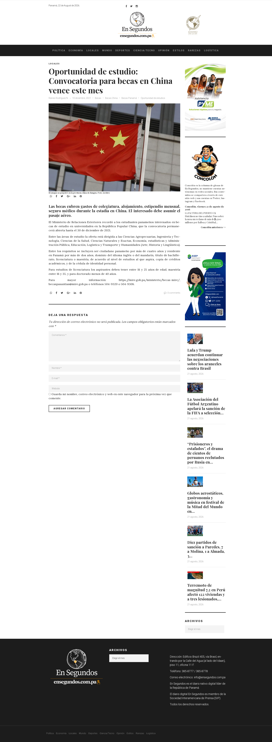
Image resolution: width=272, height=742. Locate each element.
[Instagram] (136, 6)
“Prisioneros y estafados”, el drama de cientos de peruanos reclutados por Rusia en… (205, 452)
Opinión (164, 50)
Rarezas (194, 50)
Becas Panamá (129, 98)
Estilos (179, 50)
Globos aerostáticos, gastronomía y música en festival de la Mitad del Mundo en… (205, 502)
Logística (211, 50)
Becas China (111, 98)
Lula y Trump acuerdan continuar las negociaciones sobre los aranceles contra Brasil (205, 359)
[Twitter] (131, 6)
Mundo (107, 50)
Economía (76, 50)
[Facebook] (126, 6)
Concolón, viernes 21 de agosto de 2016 (204, 208)
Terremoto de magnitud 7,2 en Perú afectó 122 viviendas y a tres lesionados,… (206, 592)
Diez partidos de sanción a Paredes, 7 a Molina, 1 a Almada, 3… (206, 549)
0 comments (173, 293)
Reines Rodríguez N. (59, 98)
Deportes (122, 50)
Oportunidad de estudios (153, 98)
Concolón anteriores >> (213, 227)
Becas (98, 98)
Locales (92, 50)
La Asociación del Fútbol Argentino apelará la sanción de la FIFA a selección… (206, 406)
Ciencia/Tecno (144, 50)
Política (58, 50)
